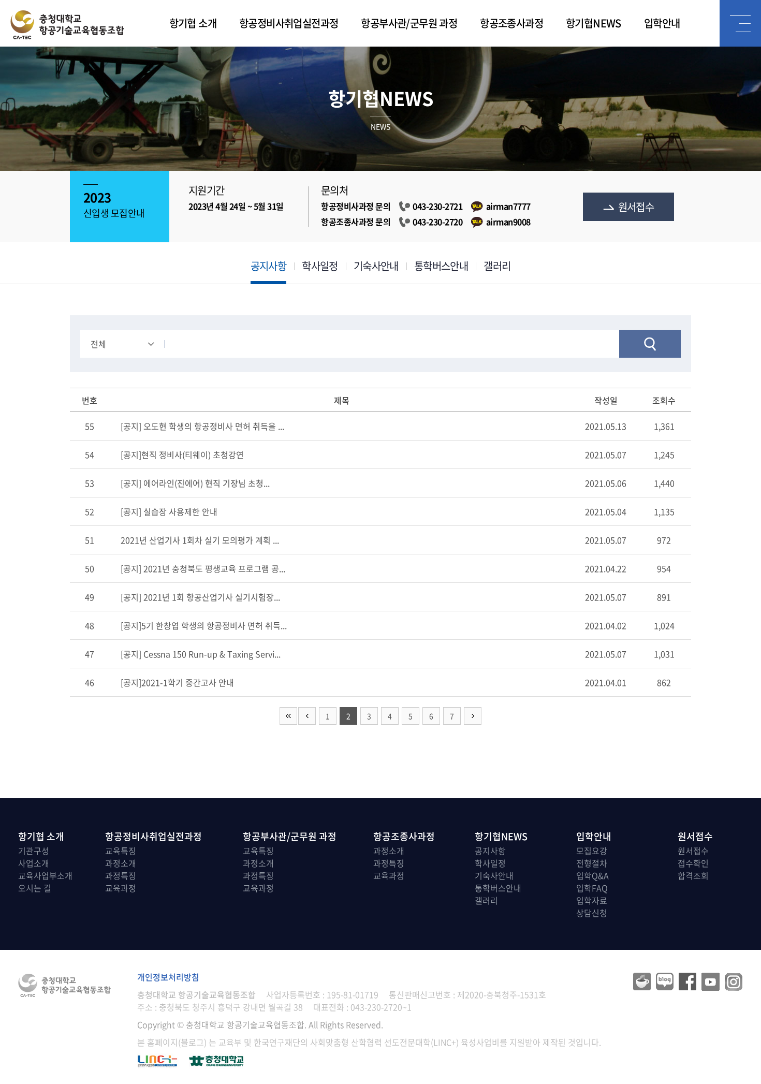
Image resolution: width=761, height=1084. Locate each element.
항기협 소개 (192, 23)
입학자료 (591, 900)
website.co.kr (465, 1024)
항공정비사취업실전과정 (288, 23)
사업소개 (33, 863)
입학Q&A (592, 875)
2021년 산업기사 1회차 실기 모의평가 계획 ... (200, 540)
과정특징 (120, 875)
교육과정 (120, 888)
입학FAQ (592, 888)
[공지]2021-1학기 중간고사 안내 (177, 682)
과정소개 (120, 863)
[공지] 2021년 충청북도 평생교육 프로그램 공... (203, 568)
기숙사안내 (376, 265)
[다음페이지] (472, 716)
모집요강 (591, 850)
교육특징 (120, 850)
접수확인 (693, 863)
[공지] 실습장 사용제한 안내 (169, 511)
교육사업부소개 (45, 875)
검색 (650, 344)
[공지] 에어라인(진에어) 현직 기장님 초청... (195, 483)
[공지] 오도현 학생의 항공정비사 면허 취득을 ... (202, 426)
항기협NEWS (593, 23)
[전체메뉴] (740, 23)
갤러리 (497, 265)
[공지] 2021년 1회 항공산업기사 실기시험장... (200, 597)
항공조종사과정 (511, 23)
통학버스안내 (441, 265)
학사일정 (320, 265)
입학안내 (662, 23)
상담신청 (591, 912)
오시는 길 (34, 888)
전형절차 (591, 863)
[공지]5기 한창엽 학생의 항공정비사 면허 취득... (204, 625)
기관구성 (33, 850)
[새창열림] (216, 1059)
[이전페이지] (307, 716)
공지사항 (269, 265)
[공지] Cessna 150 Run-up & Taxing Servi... (201, 654)
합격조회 (693, 875)
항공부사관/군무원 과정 (409, 23)
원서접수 (636, 206)
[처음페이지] (288, 716)
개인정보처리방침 (168, 977)
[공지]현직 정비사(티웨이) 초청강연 (182, 454)
